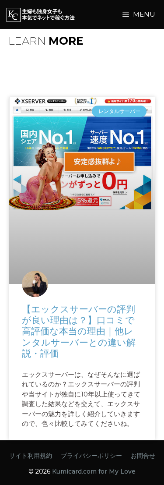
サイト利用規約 (30, 456)
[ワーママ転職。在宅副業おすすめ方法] (54, 14)
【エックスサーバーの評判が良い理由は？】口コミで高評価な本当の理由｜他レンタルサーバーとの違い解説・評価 (79, 331)
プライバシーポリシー (91, 456)
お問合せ (143, 456)
